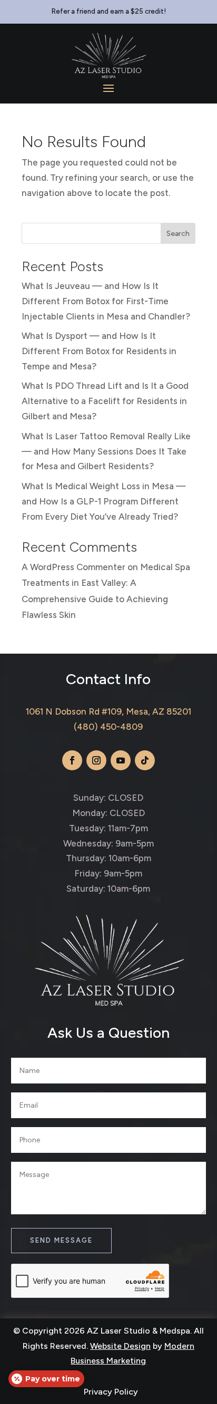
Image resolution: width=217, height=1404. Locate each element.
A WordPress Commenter (73, 567)
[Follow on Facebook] (72, 760)
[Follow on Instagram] (96, 760)
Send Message (61, 1240)
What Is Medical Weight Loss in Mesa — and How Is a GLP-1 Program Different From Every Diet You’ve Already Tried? (104, 501)
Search (178, 233)
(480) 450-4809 (108, 726)
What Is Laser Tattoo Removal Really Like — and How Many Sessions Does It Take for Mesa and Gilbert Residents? (106, 451)
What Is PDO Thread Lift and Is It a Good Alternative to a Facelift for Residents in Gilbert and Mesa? (105, 400)
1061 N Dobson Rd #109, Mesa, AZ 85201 (108, 711)
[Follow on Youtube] (121, 760)
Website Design (120, 1346)
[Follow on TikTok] (145, 760)
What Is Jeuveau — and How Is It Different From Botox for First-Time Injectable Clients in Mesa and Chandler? (106, 301)
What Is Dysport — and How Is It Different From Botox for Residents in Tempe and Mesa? (99, 351)
